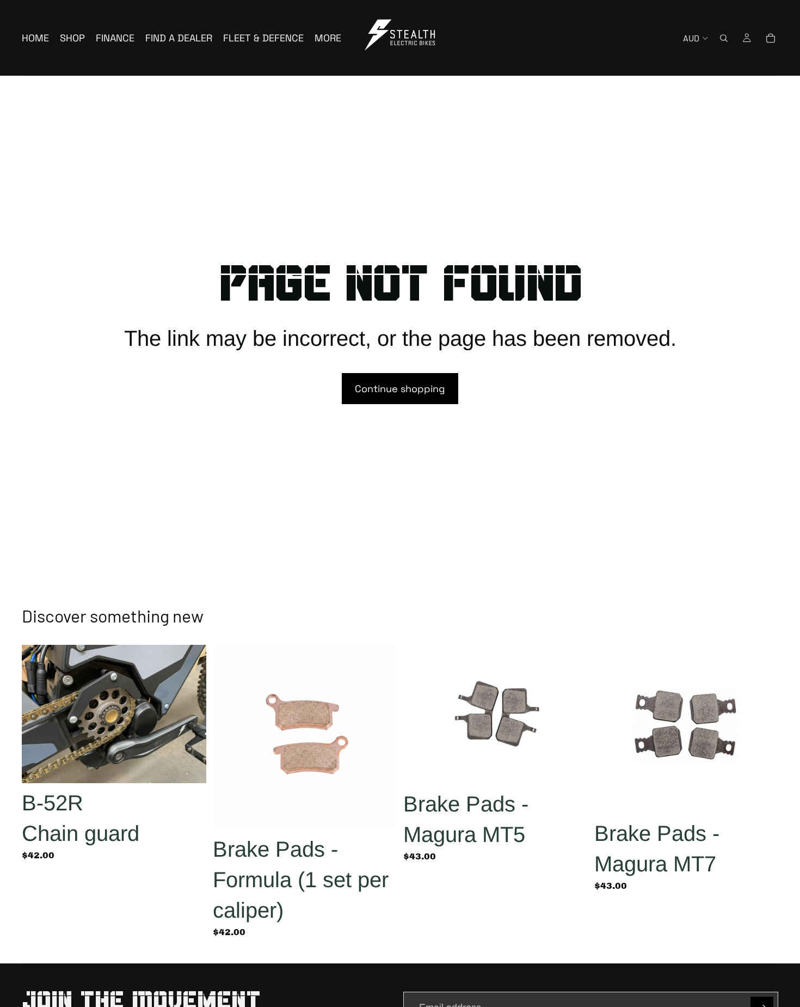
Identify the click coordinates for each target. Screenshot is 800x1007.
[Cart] (771, 38)
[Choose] (380, 812)
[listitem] (328, 38)
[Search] (724, 38)
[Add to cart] (189, 767)
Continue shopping (400, 388)
